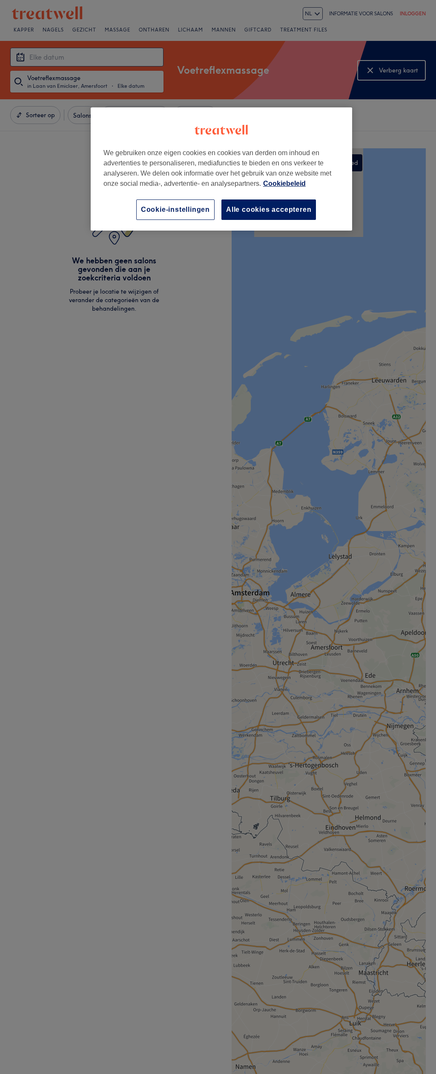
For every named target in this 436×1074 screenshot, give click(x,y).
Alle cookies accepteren (268, 209)
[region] (221, 169)
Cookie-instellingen (175, 209)
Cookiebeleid (284, 183)
